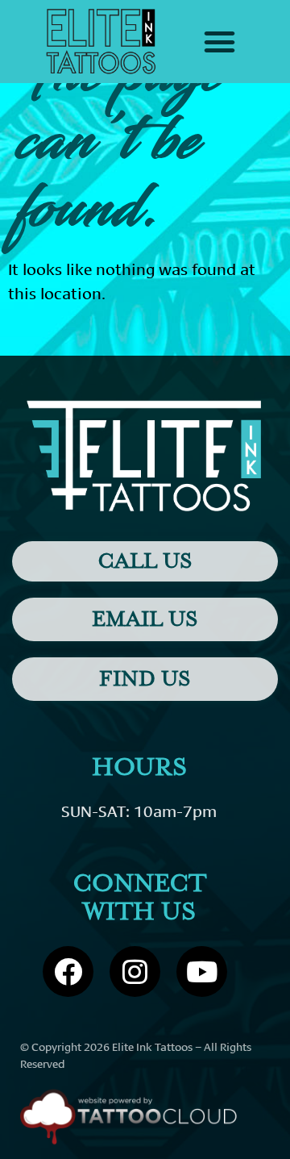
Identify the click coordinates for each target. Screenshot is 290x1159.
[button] (220, 42)
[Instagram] (135, 971)
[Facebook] (68, 971)
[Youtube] (201, 971)
